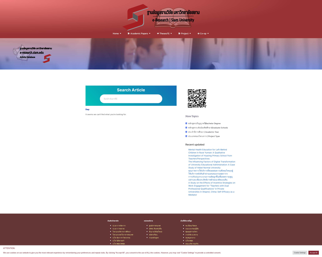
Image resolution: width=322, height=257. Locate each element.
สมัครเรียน (153, 234)
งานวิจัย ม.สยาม (192, 234)
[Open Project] (190, 33)
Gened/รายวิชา (191, 231)
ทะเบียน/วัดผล (191, 225)
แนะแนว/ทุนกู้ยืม (192, 228)
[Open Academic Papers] (150, 33)
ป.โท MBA (189, 240)
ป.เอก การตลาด (119, 228)
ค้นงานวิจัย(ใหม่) (155, 231)
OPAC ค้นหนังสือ (155, 228)
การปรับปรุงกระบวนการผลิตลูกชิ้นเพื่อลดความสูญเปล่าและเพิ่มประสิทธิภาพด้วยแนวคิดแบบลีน (210, 178)
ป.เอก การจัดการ (119, 225)
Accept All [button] (313, 253)
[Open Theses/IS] (171, 33)
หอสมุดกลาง (190, 237)
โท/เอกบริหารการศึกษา (122, 231)
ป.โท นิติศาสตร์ (118, 240)
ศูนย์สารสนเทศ (155, 225)
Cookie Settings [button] (300, 253)
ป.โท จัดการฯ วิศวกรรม (121, 237)
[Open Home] (120, 33)
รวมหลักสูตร (154, 237)
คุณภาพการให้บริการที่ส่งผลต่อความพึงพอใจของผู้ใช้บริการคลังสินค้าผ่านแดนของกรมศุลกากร (210, 172)
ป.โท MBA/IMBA (119, 243)
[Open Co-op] (208, 33)
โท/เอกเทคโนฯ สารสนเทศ (123, 234)
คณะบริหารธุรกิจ (192, 243)
